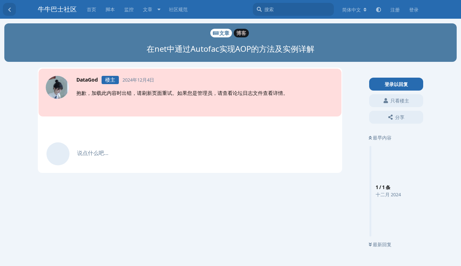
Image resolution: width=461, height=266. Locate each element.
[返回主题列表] (9, 9)
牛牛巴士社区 (57, 9)
